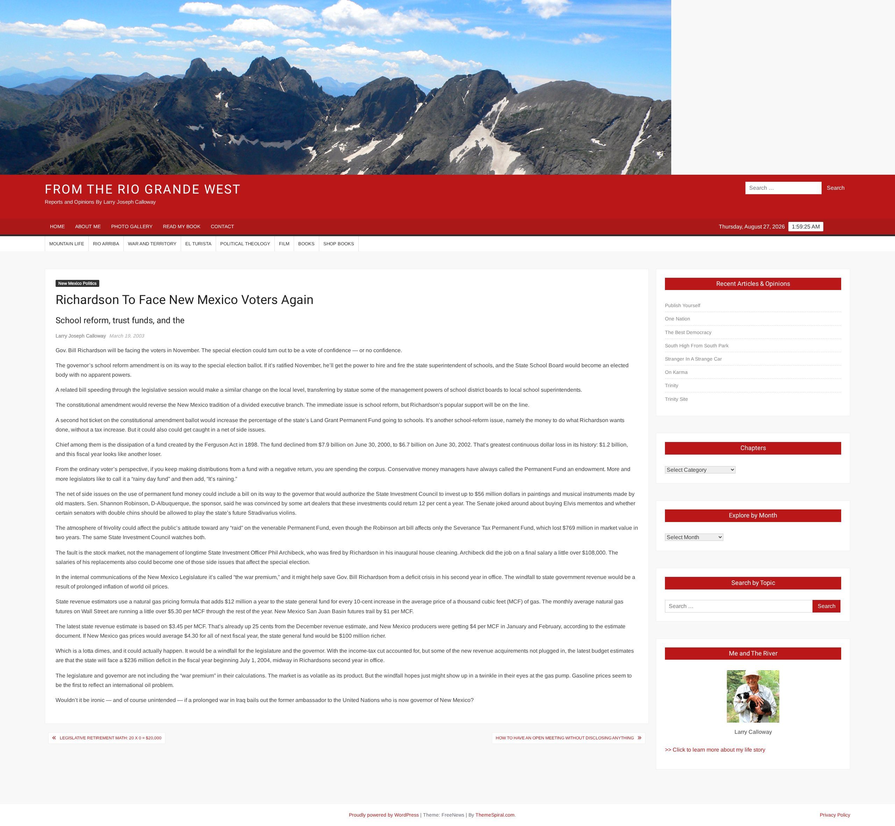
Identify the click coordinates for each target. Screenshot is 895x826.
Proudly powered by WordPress (384, 815)
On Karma (676, 372)
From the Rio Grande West (143, 189)
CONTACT (222, 226)
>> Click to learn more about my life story (715, 750)
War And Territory (152, 243)
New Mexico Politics (77, 283)
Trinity (671, 385)
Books (306, 243)
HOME (57, 226)
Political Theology (245, 243)
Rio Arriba (106, 243)
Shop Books (338, 243)
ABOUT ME (88, 226)
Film (284, 243)
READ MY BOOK (181, 226)
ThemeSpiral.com (495, 815)
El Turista (198, 243)
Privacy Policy (835, 815)
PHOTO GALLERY (131, 226)
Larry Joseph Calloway (81, 336)
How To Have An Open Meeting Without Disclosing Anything (565, 738)
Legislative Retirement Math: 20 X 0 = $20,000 (111, 738)
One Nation (677, 318)
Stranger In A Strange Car (693, 359)
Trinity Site (676, 399)
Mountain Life (66, 243)
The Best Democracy (688, 332)
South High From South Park (697, 345)
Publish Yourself (682, 305)
